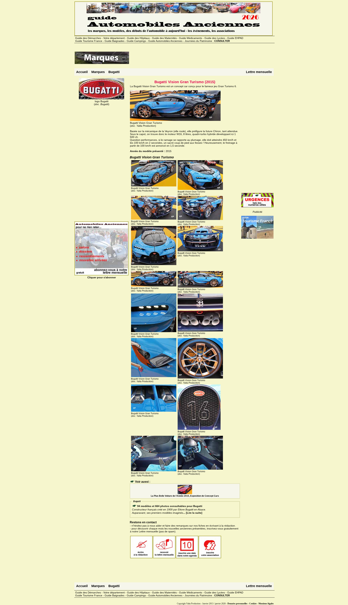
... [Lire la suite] (192, 512)
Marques (98, 72)
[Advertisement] (195, 59)
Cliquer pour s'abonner (101, 277)
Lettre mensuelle (259, 72)
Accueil (82, 72)
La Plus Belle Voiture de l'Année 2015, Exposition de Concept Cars (185, 496)
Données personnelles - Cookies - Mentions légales (250, 603)
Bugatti (114, 72)
